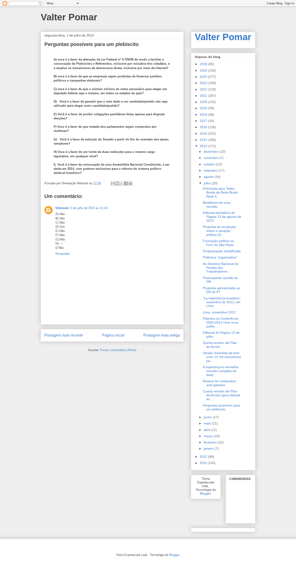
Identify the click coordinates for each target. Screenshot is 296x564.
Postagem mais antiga (161, 335)
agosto (209, 177)
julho (208, 183)
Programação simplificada (222, 251)
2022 (204, 89)
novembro (211, 158)
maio (208, 423)
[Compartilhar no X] (121, 183)
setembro (211, 170)
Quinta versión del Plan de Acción (220, 345)
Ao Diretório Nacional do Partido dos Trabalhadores (220, 267)
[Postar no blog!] (117, 183)
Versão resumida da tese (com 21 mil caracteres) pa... (222, 357)
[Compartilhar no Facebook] (126, 183)
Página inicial (113, 335)
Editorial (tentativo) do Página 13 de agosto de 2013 (222, 216)
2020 (204, 102)
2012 (204, 456)
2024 (204, 77)
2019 (204, 108)
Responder (63, 253)
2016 (204, 127)
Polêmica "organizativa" (220, 257)
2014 (204, 140)
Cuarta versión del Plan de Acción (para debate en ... (221, 395)
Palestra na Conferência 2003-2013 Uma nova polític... (220, 322)
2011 (204, 463)
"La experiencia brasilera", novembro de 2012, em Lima (222, 302)
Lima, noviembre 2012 (219, 312)
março (209, 436)
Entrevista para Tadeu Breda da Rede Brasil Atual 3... (220, 192)
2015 (204, 133)
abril (207, 430)
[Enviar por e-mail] (113, 183)
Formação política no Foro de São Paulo (218, 243)
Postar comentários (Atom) (118, 350)
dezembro (211, 151)
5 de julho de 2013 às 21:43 (88, 208)
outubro (210, 164)
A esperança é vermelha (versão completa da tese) (220, 371)
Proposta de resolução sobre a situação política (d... (219, 231)
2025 (204, 70)
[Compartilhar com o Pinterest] (130, 183)
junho (208, 417)
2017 (204, 121)
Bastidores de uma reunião (216, 204)
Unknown (62, 208)
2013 (204, 146)
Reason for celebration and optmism (219, 383)
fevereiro (211, 442)
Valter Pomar (223, 37)
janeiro (209, 448)
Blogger (205, 493)
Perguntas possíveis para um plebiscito (221, 407)
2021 (204, 95)
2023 (204, 83)
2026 (204, 64)
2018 (204, 114)
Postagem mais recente (63, 335)
